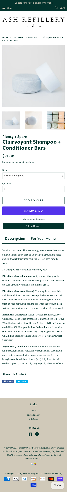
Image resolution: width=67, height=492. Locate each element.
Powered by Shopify (53, 473)
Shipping (6, 162)
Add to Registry (33, 226)
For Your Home (43, 238)
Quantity (6, 183)
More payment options (34, 219)
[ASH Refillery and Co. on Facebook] (30, 435)
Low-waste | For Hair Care (25, 37)
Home (5, 37)
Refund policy (33, 415)
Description (15, 238)
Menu (9, 8)
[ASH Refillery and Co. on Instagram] (37, 435)
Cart (62, 8)
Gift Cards (33, 419)
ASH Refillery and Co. (32, 473)
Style (4, 170)
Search (33, 411)
